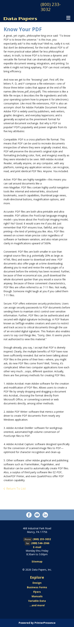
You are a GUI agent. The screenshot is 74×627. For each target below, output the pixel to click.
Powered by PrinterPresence (37, 622)
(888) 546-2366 (40, 543)
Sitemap (37, 561)
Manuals (37, 596)
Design (37, 582)
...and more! (37, 605)
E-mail (37, 547)
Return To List (16, 489)
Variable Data (37, 600)
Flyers (37, 591)
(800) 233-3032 (51, 6)
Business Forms (37, 587)
